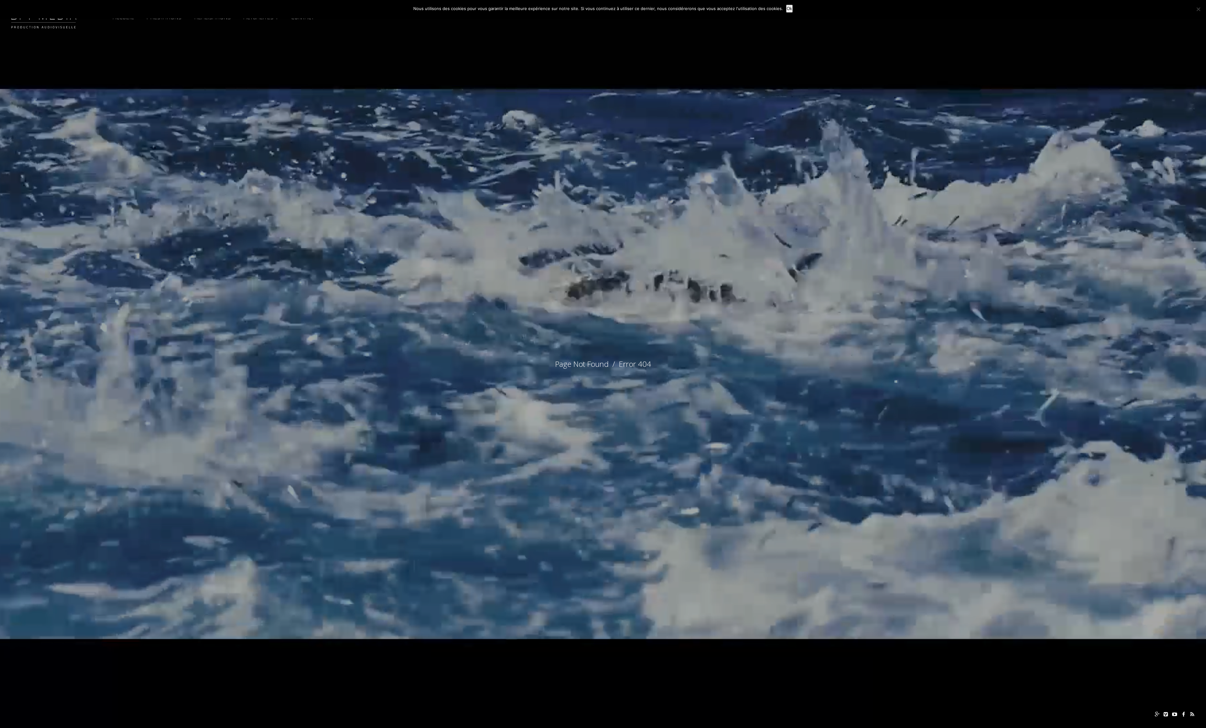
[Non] (1198, 9)
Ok (789, 8)
